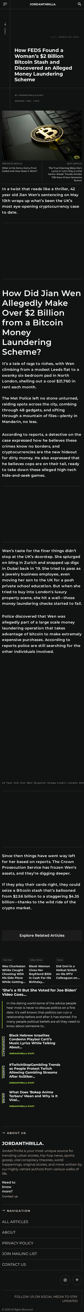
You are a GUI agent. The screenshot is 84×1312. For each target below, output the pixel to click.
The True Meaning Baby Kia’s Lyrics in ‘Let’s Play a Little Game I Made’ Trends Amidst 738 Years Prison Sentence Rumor (65, 174)
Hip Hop (7, 960)
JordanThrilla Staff (31, 95)
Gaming (3, 1072)
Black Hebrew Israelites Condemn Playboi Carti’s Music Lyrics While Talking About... (32, 1041)
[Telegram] (64, 924)
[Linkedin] (35, 924)
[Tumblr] (54, 924)
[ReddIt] (44, 924)
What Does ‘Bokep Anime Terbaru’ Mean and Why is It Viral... (33, 1096)
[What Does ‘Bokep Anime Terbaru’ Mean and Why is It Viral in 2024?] (73, 1099)
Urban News (36, 960)
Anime (3, 1098)
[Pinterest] (25, 924)
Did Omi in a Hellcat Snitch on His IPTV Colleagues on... (68, 972)
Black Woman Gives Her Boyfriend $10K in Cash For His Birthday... (40, 974)
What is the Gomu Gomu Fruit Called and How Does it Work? (19, 169)
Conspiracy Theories (3, 1046)
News (5, 31)
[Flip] (73, 924)
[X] (16, 924)
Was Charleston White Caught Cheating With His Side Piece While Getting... (13, 974)
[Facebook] (6, 924)
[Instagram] (65, 1280)
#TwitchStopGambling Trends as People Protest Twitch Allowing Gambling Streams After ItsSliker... (34, 1070)
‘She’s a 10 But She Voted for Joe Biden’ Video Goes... (39, 992)
